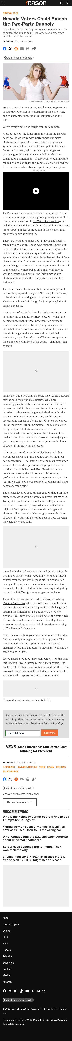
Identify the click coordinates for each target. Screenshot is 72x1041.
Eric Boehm (8, 41)
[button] (68, 3)
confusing (12, 265)
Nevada (50, 767)
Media (6, 975)
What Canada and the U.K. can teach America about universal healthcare (35, 838)
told (32, 469)
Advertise (8, 956)
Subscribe (49, 732)
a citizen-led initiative (30, 588)
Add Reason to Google (19, 57)
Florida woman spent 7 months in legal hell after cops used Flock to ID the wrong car (34, 828)
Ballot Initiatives (10, 771)
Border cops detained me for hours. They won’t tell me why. (32, 848)
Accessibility (36, 1008)
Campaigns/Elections (27, 767)
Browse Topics (11, 924)
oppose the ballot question (38, 624)
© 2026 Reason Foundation (16, 1008)
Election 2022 (10, 13)
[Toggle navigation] (3, 3)
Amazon (7, 981)
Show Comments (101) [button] (21, 802)
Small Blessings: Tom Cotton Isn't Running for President (35, 749)
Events (6, 930)
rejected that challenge (49, 607)
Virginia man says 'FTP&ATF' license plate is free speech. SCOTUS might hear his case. (34, 858)
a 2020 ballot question (46, 221)
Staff (5, 937)
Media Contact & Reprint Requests (21, 794)
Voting (42, 767)
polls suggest (27, 635)
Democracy (61, 767)
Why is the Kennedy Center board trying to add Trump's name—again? (36, 818)
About (6, 917)
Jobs (5, 943)
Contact (7, 969)
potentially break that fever (48, 496)
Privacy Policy (50, 1008)
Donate (7, 949)
